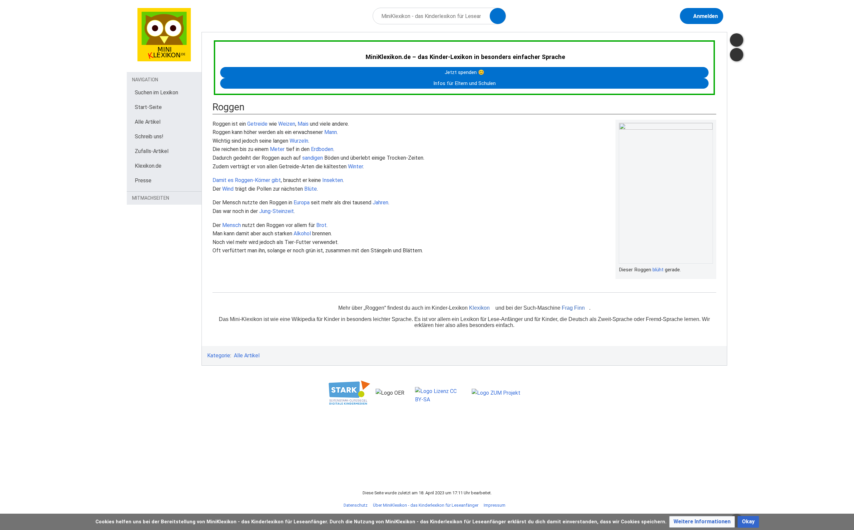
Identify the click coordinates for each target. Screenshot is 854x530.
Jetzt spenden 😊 (464, 72)
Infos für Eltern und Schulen (464, 83)
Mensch (231, 225)
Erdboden (322, 149)
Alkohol (302, 233)
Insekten (332, 180)
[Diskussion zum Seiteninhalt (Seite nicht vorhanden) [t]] (736, 40)
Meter (277, 149)
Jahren (380, 202)
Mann (330, 132)
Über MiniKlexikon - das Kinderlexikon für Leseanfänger (425, 505)
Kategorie (218, 355)
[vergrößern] (709, 269)
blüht (658, 270)
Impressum (494, 505)
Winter (355, 166)
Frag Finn (573, 308)
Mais (303, 124)
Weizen (286, 124)
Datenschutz (356, 505)
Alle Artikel (247, 355)
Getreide (257, 124)
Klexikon (479, 308)
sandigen (312, 158)
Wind (228, 189)
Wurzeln (299, 141)
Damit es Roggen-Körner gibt (246, 180)
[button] (702, 522)
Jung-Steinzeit (276, 211)
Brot (321, 225)
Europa (302, 202)
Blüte (310, 189)
